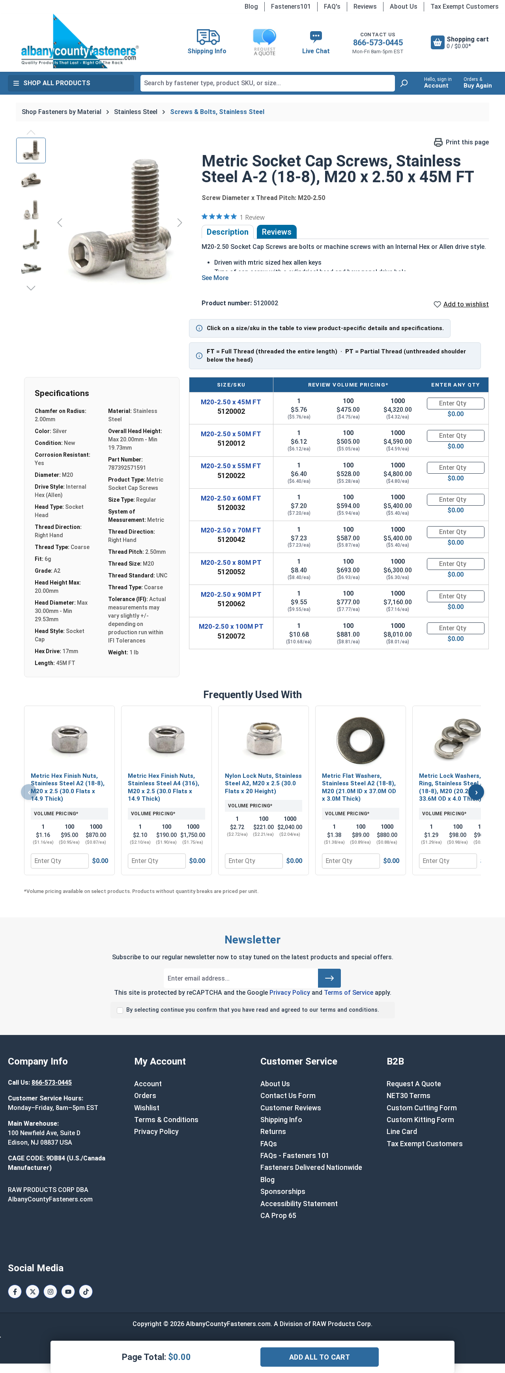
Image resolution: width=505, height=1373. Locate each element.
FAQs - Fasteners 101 (294, 1156)
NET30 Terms (408, 1096)
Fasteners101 (291, 6)
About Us (403, 6)
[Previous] (59, 222)
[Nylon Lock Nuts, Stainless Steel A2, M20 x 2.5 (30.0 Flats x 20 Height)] (263, 740)
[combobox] (267, 83)
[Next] (180, 222)
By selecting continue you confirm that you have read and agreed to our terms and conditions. (252, 1010)
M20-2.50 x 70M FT (231, 530)
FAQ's (332, 6)
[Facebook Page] (15, 1291)
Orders (145, 1096)
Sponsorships (282, 1192)
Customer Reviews (290, 1108)
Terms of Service (348, 992)
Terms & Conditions (166, 1120)
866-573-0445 (378, 42)
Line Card (402, 1132)
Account (148, 1084)
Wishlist (146, 1108)
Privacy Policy (289, 992)
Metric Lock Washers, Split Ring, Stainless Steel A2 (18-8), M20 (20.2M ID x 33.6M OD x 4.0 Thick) (457, 787)
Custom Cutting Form (422, 1108)
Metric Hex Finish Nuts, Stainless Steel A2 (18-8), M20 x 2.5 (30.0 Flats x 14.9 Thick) (68, 787)
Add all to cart (319, 1357)
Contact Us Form (288, 1096)
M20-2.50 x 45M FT (231, 402)
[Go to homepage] (80, 41)
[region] (101, 222)
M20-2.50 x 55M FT (231, 466)
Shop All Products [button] (56, 83)
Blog (251, 6)
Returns (273, 1132)
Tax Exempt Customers (464, 6)
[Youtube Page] (68, 1291)
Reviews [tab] (277, 232)
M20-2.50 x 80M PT (231, 562)
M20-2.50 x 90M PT (231, 594)
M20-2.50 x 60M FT (231, 498)
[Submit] (329, 978)
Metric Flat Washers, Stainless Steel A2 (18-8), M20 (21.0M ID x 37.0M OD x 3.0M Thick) (359, 787)
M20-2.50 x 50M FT (231, 434)
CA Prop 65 (278, 1216)
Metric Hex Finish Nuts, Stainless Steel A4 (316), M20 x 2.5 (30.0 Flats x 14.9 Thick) (163, 787)
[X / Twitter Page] (32, 1291)
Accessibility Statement (299, 1204)
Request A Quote (414, 1084)
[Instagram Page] (50, 1291)
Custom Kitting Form (420, 1120)
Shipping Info (281, 1120)
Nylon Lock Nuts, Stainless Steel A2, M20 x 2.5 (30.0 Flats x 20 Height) (263, 783)
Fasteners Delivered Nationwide (311, 1167)
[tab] (228, 232)
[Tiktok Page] (86, 1291)
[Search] (404, 83)
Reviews (365, 6)
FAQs (268, 1144)
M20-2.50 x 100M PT (231, 626)
